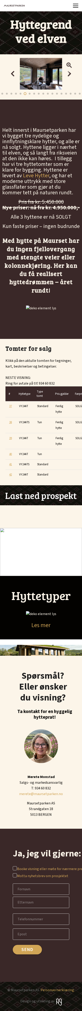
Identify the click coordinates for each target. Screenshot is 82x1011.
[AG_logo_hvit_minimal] (59, 1002)
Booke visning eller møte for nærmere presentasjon (41, 868)
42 (10, 475)
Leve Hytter (35, 176)
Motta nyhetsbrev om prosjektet (41, 875)
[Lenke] (41, 495)
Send (27, 949)
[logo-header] (14, 5)
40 (10, 454)
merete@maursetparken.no (41, 793)
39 (10, 438)
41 (10, 464)
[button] (75, 5)
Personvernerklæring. (58, 990)
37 (10, 406)
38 (10, 422)
